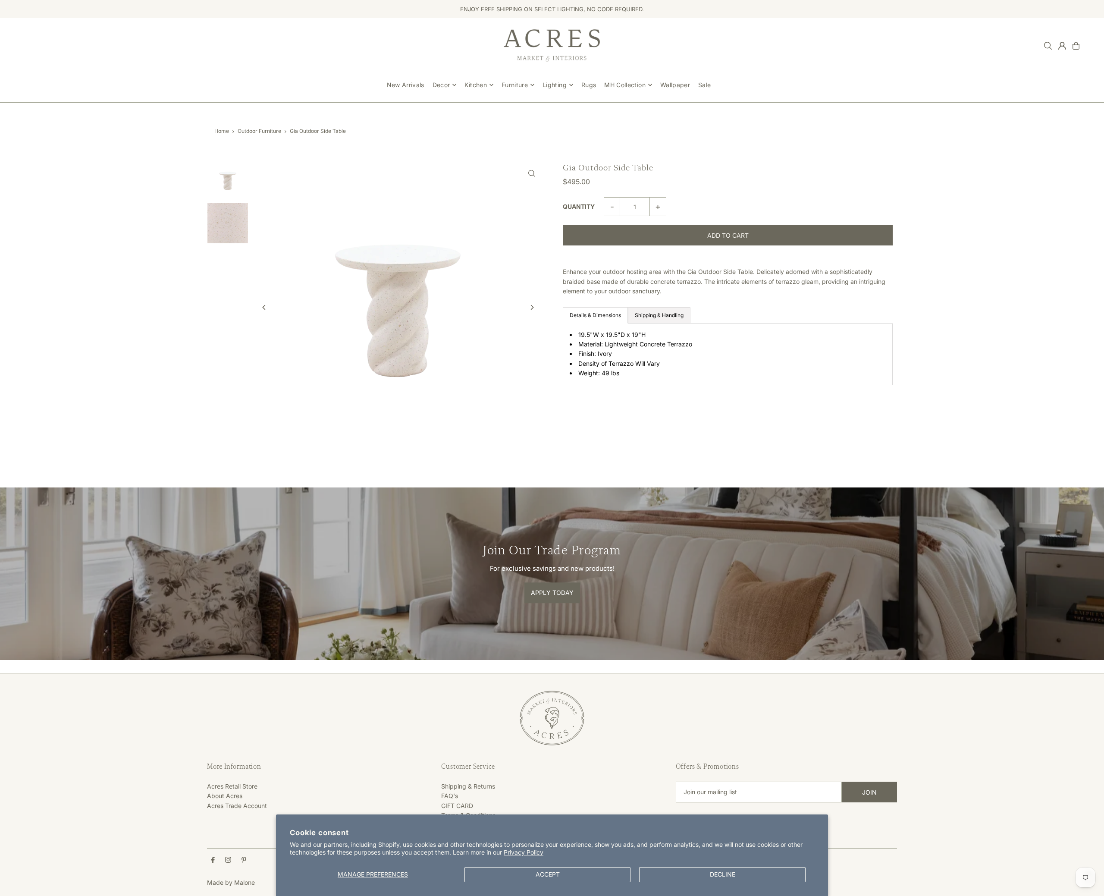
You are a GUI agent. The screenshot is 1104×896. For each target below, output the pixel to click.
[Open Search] (1048, 46)
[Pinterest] (244, 860)
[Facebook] (213, 860)
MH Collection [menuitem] (625, 84)
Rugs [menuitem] (588, 84)
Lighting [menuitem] (555, 84)
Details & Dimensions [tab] (595, 315)
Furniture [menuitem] (515, 84)
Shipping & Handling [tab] (659, 315)
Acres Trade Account (237, 805)
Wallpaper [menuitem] (675, 84)
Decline (722, 874)
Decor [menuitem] (441, 84)
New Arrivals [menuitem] (405, 84)
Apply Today (552, 592)
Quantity (579, 206)
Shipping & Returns (468, 786)
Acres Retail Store (232, 786)
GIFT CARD (457, 805)
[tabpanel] (728, 354)
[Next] (531, 307)
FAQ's (449, 795)
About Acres (224, 795)
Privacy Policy (523, 852)
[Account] (1062, 46)
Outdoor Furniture (259, 131)
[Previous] (264, 307)
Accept (548, 874)
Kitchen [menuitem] (475, 84)
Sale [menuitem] (704, 84)
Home (221, 131)
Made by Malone (231, 882)
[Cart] (1076, 46)
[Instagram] (228, 860)
